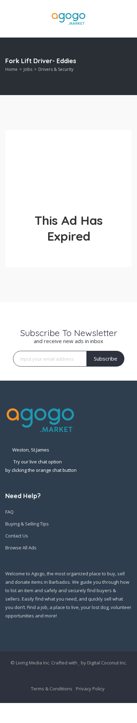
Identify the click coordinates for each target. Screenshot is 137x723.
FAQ (9, 512)
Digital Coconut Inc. (107, 663)
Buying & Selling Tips (27, 524)
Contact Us (16, 536)
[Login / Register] (48, 713)
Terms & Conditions (51, 688)
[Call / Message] (88, 713)
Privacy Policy (90, 688)
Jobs (28, 69)
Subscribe (105, 358)
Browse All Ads (21, 547)
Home (11, 69)
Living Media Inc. (33, 663)
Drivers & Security (55, 69)
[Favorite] (128, 712)
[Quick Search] (127, 66)
